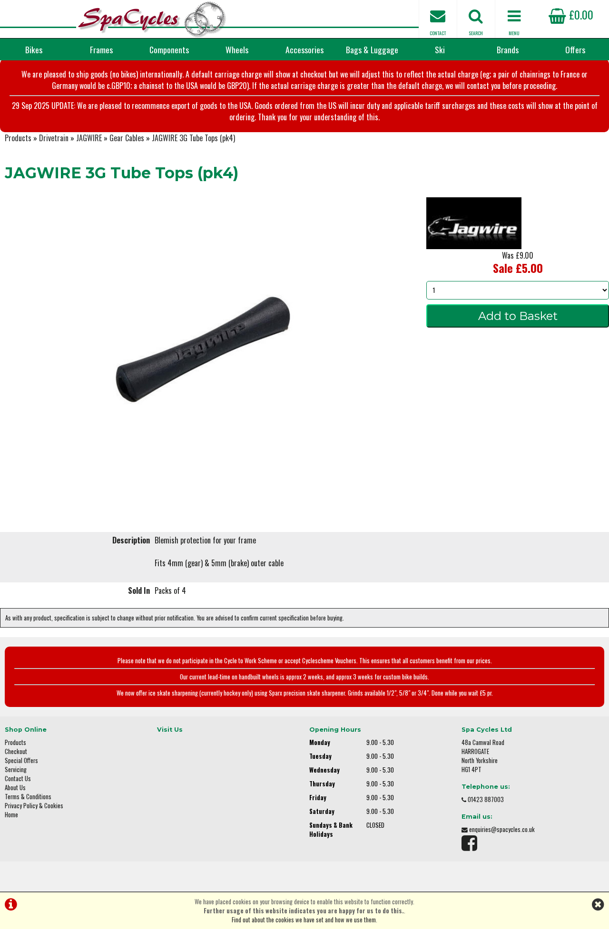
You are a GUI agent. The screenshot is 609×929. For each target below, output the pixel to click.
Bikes (33, 49)
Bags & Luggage (372, 49)
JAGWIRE (89, 138)
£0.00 (579, 14)
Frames (101, 49)
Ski (440, 49)
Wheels (237, 49)
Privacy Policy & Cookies (34, 805)
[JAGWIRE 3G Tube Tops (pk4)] (203, 349)
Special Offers (21, 760)
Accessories (304, 49)
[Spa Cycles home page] (152, 19)
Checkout (16, 751)
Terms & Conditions (28, 796)
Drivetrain (54, 138)
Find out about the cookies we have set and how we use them (304, 919)
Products (18, 138)
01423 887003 (486, 799)
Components (169, 49)
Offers (575, 49)
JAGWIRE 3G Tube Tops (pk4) (193, 138)
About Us (15, 787)
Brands (508, 49)
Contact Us (18, 778)
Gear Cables (126, 138)
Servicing (16, 769)
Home (11, 814)
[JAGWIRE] (473, 246)
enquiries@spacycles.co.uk (502, 829)
